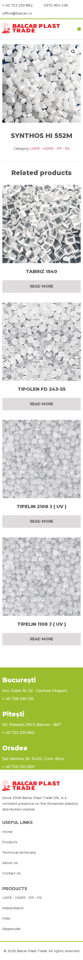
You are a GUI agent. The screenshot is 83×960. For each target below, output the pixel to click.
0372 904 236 (56, 5)
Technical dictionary (19, 852)
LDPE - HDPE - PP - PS (50, 148)
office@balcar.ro (17, 13)
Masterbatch (13, 908)
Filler (6, 918)
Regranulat (11, 929)
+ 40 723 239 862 (17, 5)
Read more (41, 286)
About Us (10, 863)
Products (10, 842)
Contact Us (11, 873)
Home (7, 832)
